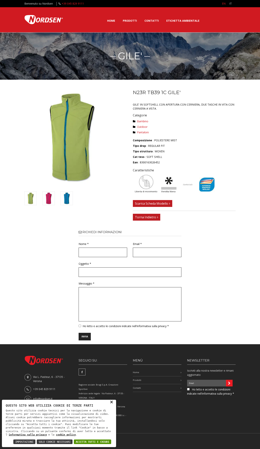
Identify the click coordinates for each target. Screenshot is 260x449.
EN (224, 3)
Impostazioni (24, 441)
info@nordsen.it (43, 399)
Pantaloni (143, 132)
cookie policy (66, 434)
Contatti (151, 20)
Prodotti (130, 20)
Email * (137, 244)
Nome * (84, 244)
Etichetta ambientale (182, 20)
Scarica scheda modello (151, 203)
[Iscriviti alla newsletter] (229, 383)
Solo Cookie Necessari (55, 441)
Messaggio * (86, 283)
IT (230, 3)
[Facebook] (82, 372)
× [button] (111, 402)
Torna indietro (145, 217)
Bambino (142, 121)
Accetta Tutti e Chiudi (92, 441)
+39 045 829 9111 (73, 3)
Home (111, 20)
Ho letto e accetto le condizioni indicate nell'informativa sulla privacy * (126, 326)
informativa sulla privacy (28, 434)
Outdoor (142, 127)
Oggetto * (85, 263)
